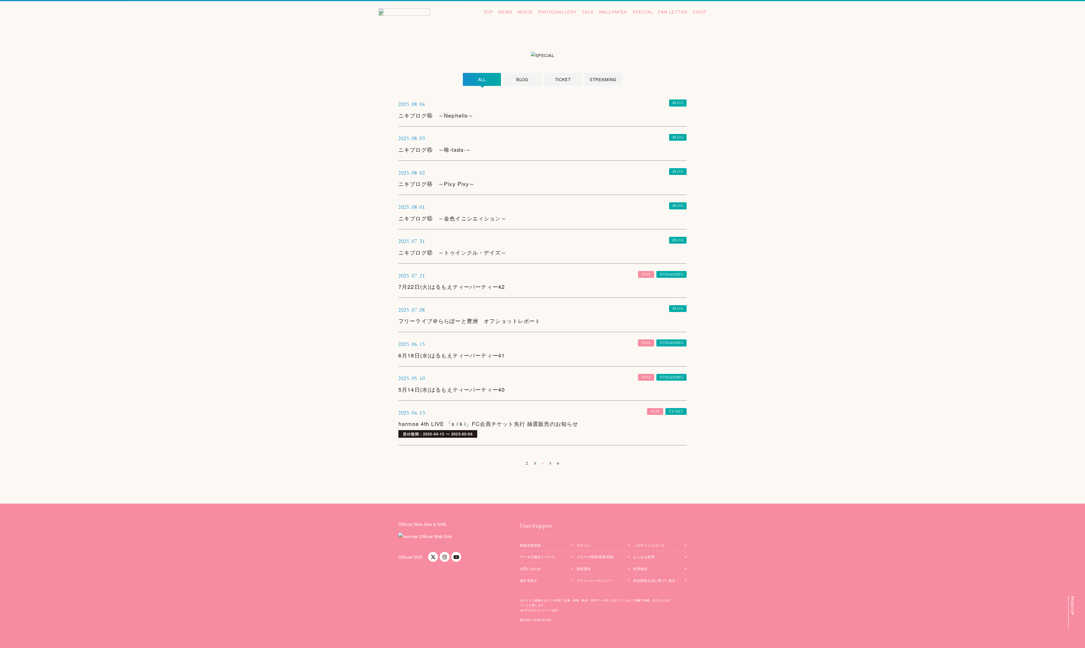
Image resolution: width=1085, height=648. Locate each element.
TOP (488, 12)
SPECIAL (643, 12)
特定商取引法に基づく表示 (654, 580)
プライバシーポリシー (594, 580)
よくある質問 (643, 556)
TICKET (563, 79)
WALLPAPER (613, 12)
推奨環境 (584, 568)
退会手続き (528, 580)
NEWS (505, 12)
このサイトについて (649, 545)
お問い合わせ (530, 568)
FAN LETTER (672, 12)
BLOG (522, 79)
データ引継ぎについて (537, 556)
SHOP (699, 12)
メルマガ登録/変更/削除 (595, 556)
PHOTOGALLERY (557, 12)
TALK (588, 12)
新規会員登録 (530, 545)
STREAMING (603, 79)
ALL (482, 79)
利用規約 (640, 568)
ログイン (584, 545)
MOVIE (525, 12)
